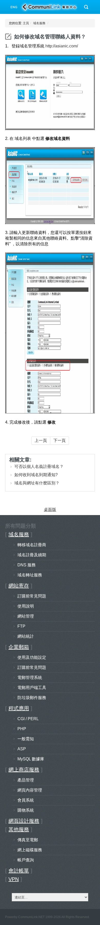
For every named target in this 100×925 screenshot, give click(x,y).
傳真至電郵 (27, 840)
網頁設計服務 (23, 821)
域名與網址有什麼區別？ (36, 483)
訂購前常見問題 (31, 596)
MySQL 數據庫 (30, 759)
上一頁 (41, 440)
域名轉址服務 (29, 575)
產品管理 (25, 780)
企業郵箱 (18, 647)
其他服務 (18, 829)
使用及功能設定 (31, 657)
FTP (21, 626)
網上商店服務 (23, 769)
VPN (13, 879)
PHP (21, 729)
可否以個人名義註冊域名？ (39, 466)
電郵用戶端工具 (31, 687)
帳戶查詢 (25, 860)
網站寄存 (18, 585)
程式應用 (18, 708)
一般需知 (25, 739)
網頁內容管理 (29, 790)
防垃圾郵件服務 (31, 697)
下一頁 (59, 440)
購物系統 (25, 810)
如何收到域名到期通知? (36, 475)
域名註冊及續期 (31, 555)
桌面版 (50, 509)
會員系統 (25, 800)
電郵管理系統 (29, 677)
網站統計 (25, 636)
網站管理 (25, 616)
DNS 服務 (26, 565)
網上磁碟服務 (29, 850)
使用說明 (25, 606)
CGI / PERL (28, 719)
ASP (21, 749)
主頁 (26, 23)
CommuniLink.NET (31, 917)
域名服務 (39, 23)
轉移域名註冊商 (31, 545)
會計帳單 (18, 870)
